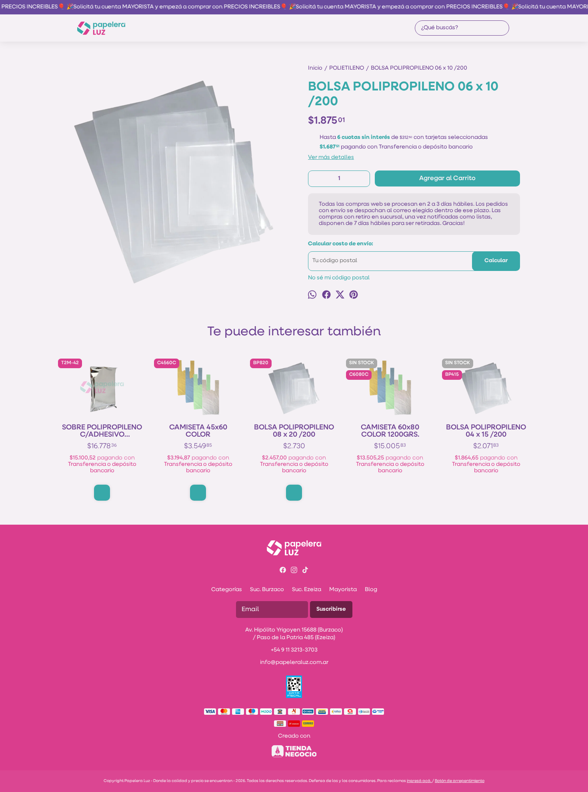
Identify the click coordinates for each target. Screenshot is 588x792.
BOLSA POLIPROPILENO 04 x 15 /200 (486, 431)
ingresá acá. (419, 781)
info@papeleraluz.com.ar (294, 663)
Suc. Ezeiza (306, 590)
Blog (371, 590)
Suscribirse (331, 609)
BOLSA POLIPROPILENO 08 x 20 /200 (294, 431)
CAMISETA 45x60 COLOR (198, 431)
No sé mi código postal (339, 278)
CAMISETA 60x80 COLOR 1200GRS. (390, 431)
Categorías (226, 590)
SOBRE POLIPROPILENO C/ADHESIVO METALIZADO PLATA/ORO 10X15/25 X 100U (102, 431)
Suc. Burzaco (267, 590)
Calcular (496, 261)
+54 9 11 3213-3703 (294, 650)
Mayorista (343, 590)
